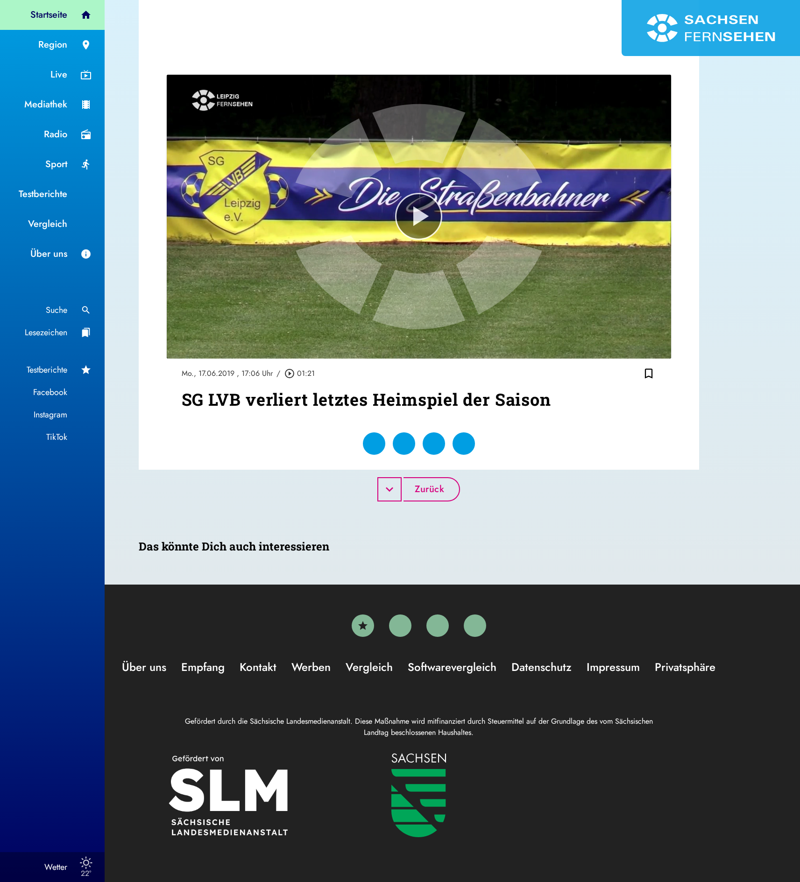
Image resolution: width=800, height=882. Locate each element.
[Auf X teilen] (404, 443)
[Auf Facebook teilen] (374, 443)
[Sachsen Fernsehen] (711, 28)
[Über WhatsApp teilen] (434, 443)
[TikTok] (475, 625)
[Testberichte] (363, 625)
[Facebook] (400, 625)
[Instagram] (437, 625)
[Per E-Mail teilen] (464, 443)
